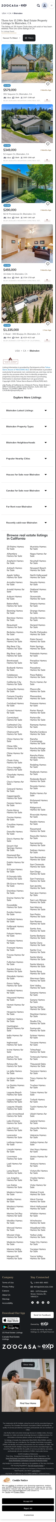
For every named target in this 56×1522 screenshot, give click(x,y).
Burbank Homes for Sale (15, 668)
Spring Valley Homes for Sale (37, 1008)
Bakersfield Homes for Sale (14, 604)
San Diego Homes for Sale (37, 872)
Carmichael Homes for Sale (14, 718)
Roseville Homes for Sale (38, 837)
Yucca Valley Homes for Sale (37, 1257)
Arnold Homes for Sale (15, 590)
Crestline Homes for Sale (15, 825)
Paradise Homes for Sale (38, 661)
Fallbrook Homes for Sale (15, 927)
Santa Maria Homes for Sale (37, 958)
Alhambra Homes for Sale (14, 554)
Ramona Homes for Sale (38, 725)
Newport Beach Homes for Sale (38, 569)
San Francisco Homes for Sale (37, 879)
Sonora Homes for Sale (37, 1000)
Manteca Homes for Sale (15, 1207)
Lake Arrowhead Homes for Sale (15, 1114)
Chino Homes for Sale (15, 754)
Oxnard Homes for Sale (37, 626)
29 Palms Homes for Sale (15, 547)
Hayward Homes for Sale (15, 998)
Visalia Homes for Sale (37, 1179)
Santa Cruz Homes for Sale (37, 951)
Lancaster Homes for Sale (14, 1136)
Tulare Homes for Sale (38, 1093)
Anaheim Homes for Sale (15, 561)
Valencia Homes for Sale (38, 1136)
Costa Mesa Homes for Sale (14, 811)
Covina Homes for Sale (14, 818)
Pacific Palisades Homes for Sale (38, 633)
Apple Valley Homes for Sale (14, 576)
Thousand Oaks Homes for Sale (38, 1065)
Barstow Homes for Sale (15, 618)
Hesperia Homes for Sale (15, 1012)
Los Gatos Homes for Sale (14, 1186)
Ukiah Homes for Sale (38, 1114)
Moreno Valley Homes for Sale (14, 1250)
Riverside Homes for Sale (38, 815)
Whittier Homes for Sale (38, 1214)
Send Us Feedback (42, 1315)
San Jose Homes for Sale (38, 894)
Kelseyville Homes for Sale (14, 1065)
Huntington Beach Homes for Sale (15, 1028)
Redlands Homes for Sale (38, 772)
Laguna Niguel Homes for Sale (14, 1100)
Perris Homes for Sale (38, 683)
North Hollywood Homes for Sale (38, 576)
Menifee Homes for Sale (14, 1221)
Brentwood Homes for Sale (14, 661)
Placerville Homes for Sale (37, 690)
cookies (11, 1485)
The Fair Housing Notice (35, 1466)
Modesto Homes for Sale (15, 1243)
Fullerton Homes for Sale (15, 963)
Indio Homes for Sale (15, 1036)
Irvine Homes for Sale (15, 1050)
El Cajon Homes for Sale (15, 870)
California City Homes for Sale (14, 683)
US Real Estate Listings (12, 1332)
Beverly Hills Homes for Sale (14, 640)
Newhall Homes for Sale (38, 561)
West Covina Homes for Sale (37, 1200)
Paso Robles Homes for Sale (37, 675)
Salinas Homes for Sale (37, 851)
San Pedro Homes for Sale (37, 915)
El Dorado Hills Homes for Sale (14, 877)
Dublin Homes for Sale (15, 863)
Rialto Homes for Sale (38, 794)
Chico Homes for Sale (15, 740)
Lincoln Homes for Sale (14, 1150)
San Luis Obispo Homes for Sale (38, 901)
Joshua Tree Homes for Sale (14, 1057)
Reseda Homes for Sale (37, 787)
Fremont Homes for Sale (15, 948)
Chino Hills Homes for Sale (14, 747)
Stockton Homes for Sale (38, 1015)
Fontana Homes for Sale (15, 941)
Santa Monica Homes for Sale (37, 965)
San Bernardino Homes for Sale (38, 858)
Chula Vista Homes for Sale (14, 761)
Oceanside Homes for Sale (37, 597)
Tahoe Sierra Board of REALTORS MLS (26, 368)
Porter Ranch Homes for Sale (37, 711)
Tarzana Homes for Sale (38, 1043)
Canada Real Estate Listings (11, 1338)
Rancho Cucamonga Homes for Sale (37, 741)
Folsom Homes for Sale (14, 934)
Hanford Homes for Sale (15, 991)
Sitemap (5, 1299)
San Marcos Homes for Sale (37, 908)
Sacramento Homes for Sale (37, 844)
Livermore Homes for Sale (14, 1157)
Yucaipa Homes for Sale (38, 1250)
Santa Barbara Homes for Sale (37, 936)
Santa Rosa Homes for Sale (37, 972)
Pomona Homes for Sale (38, 704)
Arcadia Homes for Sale (15, 583)
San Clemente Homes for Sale (37, 865)
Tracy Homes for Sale (38, 1079)
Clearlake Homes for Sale (15, 775)
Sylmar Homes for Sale (37, 1036)
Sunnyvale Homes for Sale (37, 1029)
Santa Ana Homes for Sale (37, 929)
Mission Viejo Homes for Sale (14, 1235)
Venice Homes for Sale (39, 1157)
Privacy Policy (8, 1287)
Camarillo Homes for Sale (15, 690)
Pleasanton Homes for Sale (37, 697)
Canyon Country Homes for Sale (15, 697)
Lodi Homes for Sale (14, 1164)
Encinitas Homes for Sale (15, 891)
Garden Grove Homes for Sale (14, 970)
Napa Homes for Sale (38, 554)
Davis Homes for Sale (15, 839)
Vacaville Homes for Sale (38, 1129)
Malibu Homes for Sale (14, 1200)
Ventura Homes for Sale (38, 1164)
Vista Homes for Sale (38, 1186)
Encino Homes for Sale (15, 898)
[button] (27, 410)
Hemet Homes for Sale (15, 1005)
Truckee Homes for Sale (38, 1086)
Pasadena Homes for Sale (37, 668)
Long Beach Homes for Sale (14, 1171)
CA (24, 350)
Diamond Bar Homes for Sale (14, 856)
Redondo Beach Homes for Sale (38, 780)
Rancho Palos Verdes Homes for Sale (37, 757)
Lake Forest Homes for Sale (14, 1129)
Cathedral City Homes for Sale (14, 725)
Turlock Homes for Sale (37, 1100)
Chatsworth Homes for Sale (14, 732)
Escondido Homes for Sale (14, 906)
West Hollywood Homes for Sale (38, 1207)
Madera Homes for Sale (14, 1193)
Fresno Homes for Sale (15, 955)
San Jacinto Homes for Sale (37, 886)
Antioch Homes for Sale (14, 569)
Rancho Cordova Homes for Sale (38, 732)
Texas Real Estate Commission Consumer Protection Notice (28, 1460)
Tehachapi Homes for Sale (37, 1050)
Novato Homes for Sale (37, 583)
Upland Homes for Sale (37, 1122)
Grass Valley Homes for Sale (14, 984)
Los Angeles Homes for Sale (14, 1179)
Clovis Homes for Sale (15, 782)
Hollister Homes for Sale (15, 1020)
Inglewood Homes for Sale (14, 1043)
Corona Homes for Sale (14, 804)
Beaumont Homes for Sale (14, 626)
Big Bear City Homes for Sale (14, 647)
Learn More (36, 1471)
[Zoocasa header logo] (14, 5)
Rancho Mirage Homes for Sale (37, 749)
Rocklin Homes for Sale (37, 822)
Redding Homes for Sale (38, 765)
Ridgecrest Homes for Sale (37, 808)
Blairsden (35, 350)
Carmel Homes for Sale (14, 711)
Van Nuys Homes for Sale (38, 1150)
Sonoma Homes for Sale (38, 993)
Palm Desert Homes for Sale (37, 640)
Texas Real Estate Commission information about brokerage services (28, 1458)
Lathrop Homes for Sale (14, 1143)
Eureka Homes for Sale (14, 913)
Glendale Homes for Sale (15, 977)
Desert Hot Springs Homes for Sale (14, 848)
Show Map (28, 1364)
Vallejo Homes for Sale (39, 1143)
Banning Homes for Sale (15, 611)
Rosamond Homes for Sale (37, 829)
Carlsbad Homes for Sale (15, 704)
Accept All (28, 1501)
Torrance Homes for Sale (38, 1072)
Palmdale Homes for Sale (38, 654)
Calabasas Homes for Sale (14, 675)
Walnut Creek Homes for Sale (37, 1193)
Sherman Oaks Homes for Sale (37, 979)
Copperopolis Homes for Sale (14, 797)
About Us (6, 1295)
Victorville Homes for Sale (39, 1171)
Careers (5, 1291)
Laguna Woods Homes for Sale (14, 1107)
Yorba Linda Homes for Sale (37, 1235)
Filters (30, 38)
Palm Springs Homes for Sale (37, 647)
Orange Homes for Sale (37, 611)
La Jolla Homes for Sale (14, 1072)
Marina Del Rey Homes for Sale (14, 1214)
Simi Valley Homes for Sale (37, 986)
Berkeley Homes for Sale (15, 633)
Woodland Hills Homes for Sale (38, 1228)
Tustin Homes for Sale (38, 1107)
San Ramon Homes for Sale (37, 922)
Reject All (28, 1508)
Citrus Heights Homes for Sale (14, 768)
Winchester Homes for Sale (37, 1221)
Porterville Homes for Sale (37, 718)
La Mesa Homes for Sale (15, 1079)
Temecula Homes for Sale (38, 1057)
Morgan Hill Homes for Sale (14, 1257)
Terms (7, 1492)
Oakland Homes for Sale (38, 590)
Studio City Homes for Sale (37, 1022)
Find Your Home (28, 1403)
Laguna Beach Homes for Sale (14, 1093)
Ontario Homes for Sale (37, 604)
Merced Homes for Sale (14, 1228)
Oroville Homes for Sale (37, 618)
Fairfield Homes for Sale (15, 920)
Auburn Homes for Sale (14, 597)
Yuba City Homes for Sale (38, 1243)
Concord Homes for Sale (15, 789)
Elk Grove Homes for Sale (15, 884)
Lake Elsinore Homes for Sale (14, 1122)
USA (17, 350)
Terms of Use (8, 1282)
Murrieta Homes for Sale (38, 547)
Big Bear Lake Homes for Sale (14, 654)
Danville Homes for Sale (15, 832)
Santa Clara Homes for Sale (37, 943)
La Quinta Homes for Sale (15, 1086)
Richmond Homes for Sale (39, 801)
